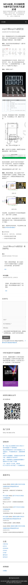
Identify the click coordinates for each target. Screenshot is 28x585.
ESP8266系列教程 (10, 227)
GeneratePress (17, 582)
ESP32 (5, 546)
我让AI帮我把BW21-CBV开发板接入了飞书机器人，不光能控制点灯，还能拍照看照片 (14, 451)
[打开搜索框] (26, 22)
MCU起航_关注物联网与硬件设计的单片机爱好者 (14, 7)
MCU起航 (5, 495)
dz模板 (5, 570)
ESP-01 (6, 234)
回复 (5, 269)
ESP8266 (6, 232)
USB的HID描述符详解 (10, 238)
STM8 (4, 552)
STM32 (5, 550)
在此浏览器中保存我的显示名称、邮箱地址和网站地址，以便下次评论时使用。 (15, 332)
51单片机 (5, 544)
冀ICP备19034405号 (14, 578)
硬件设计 (5, 555)
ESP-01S (12, 234)
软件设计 (5, 557)
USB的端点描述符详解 (10, 236)
